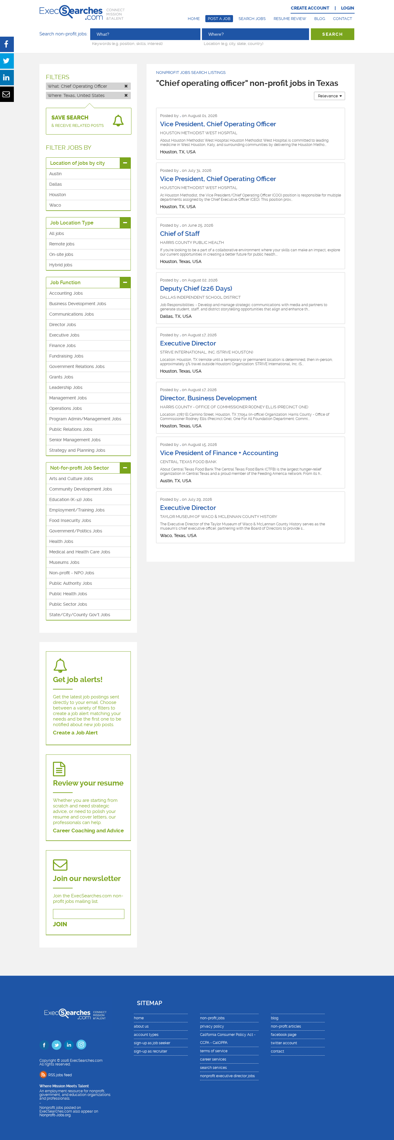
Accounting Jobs (66, 293)
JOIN (60, 924)
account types (146, 1035)
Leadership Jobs (65, 387)
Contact (342, 18)
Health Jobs (61, 541)
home (139, 1018)
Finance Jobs (62, 345)
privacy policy (212, 1026)
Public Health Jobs (68, 593)
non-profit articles (286, 1026)
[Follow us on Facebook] (44, 1045)
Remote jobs (61, 243)
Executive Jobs (64, 335)
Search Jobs (252, 18)
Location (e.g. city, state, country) (233, 43)
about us (141, 1026)
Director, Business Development (208, 398)
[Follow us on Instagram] (81, 1044)
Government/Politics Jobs (75, 530)
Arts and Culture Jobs (71, 478)
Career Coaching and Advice (88, 830)
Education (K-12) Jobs (70, 499)
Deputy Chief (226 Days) (196, 288)
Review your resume (88, 783)
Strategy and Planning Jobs (77, 450)
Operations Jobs (65, 408)
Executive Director (188, 343)
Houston (57, 194)
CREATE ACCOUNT (310, 8)
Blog (319, 18)
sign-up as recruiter (150, 1051)
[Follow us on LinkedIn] (69, 1045)
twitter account (284, 1043)
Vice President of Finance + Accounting (219, 453)
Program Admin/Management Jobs (85, 418)
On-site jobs (61, 254)
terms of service (213, 1051)
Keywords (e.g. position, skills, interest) (127, 43)
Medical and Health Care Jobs (79, 551)
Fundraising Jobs (66, 356)
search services (213, 1067)
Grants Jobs (61, 376)
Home (194, 18)
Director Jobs (62, 324)
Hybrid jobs (60, 264)
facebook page (283, 1035)
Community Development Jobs (80, 489)
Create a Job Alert (75, 733)
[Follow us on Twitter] (57, 1045)
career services (213, 1059)
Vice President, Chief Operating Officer (218, 124)
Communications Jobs (71, 314)
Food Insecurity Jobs (70, 520)
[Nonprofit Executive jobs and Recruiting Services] (75, 1014)
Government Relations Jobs (77, 366)
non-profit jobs (212, 1018)
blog (274, 1018)
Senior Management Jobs (75, 439)
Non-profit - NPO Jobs (71, 572)
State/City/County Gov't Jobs (79, 614)
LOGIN (347, 8)
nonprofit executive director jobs (227, 1076)
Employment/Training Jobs (77, 509)
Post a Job (219, 18)
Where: (76, 95)
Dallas (55, 184)
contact (277, 1051)
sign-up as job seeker (152, 1043)
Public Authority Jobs (70, 583)
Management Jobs (68, 397)
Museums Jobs (64, 562)
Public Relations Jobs (70, 429)
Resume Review (290, 18)
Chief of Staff (179, 233)
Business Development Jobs (77, 303)
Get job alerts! (78, 679)
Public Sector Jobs (68, 604)
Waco (55, 205)
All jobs (56, 233)
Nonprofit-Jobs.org (54, 1115)
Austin (55, 173)
